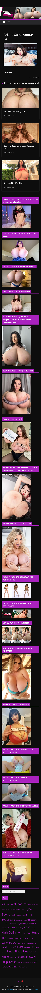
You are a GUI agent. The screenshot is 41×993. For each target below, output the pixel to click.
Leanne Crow (9, 942)
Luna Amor (33, 943)
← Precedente (7, 72)
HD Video (29, 927)
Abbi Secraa (7, 904)
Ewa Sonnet (12, 927)
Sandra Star (14, 957)
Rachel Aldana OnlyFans (15, 111)
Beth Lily (25, 910)
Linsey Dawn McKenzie (23, 943)
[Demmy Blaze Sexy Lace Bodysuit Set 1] (20, 124)
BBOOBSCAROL (6, 910)
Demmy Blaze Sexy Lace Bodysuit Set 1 (19, 147)
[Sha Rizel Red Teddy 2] (20, 161)
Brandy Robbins (21, 915)
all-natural (20, 904)
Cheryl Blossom (30, 920)
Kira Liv (16, 938)
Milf (32, 946)
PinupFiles (21, 951)
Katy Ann (10, 938)
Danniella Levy (15, 924)
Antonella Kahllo (32, 905)
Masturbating (17, 946)
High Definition (12, 932)
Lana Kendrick (25, 938)
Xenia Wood (23, 967)
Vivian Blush (14, 967)
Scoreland (24, 956)
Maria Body (6, 947)
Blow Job (13, 915)
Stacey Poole (26, 962)
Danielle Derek (6, 924)
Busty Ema (13, 920)
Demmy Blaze (26, 923)
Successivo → (34, 77)
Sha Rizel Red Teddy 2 (13, 183)
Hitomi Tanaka (27, 933)
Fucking (20, 928)
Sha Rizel (19, 962)
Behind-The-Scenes (16, 910)
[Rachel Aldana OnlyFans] (20, 89)
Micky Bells (26, 947)
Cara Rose (20, 920)
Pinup (10, 951)
